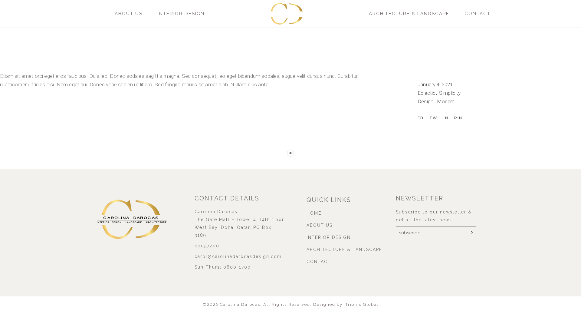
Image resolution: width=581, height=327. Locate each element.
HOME (314, 213)
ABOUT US (129, 13)
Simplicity (450, 93)
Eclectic (427, 93)
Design (426, 101)
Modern (446, 101)
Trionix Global (362, 304)
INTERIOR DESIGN (181, 13)
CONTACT (477, 13)
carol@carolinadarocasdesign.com (238, 256)
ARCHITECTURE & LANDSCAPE (409, 13)
